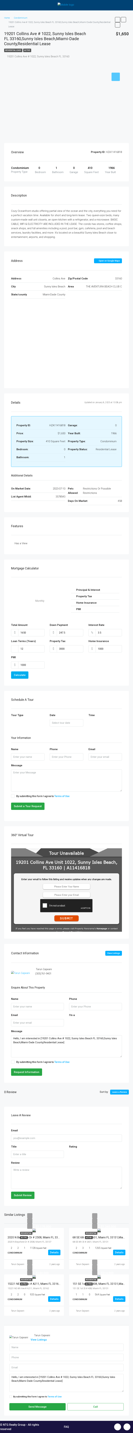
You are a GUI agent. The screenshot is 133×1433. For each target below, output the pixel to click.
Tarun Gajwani (17, 1264)
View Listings (113, 953)
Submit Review (23, 1195)
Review (15, 1162)
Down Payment (59, 625)
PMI (13, 657)
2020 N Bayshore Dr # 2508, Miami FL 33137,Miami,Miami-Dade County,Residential (58, 1237)
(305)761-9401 (43, 973)
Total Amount (19, 625)
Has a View (21, 543)
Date (52, 715)
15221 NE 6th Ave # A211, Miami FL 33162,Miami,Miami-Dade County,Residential (57, 1283)
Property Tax (57, 641)
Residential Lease (13, 50)
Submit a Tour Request (28, 806)
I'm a (72, 1015)
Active (27, 50)
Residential (26, 1233)
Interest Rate (96, 625)
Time (91, 715)
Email (91, 749)
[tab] (116, 77)
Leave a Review (119, 1092)
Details (54, 1252)
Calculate (20, 675)
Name (14, 749)
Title (14, 1146)
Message (16, 765)
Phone (54, 749)
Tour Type (17, 715)
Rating (73, 1146)
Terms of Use (61, 796)
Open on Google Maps (109, 261)
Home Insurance (98, 641)
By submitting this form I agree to (42, 796)
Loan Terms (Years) (23, 641)
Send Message (37, 1406)
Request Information (26, 1072)
